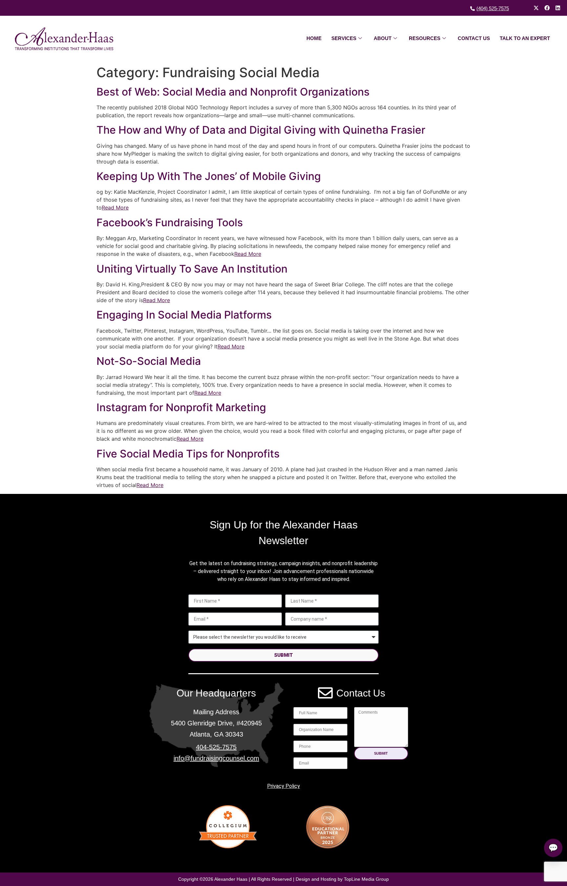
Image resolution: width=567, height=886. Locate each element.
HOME (314, 38)
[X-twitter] (536, 8)
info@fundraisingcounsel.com (216, 758)
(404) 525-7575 (492, 8)
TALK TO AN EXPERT (525, 38)
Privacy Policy (283, 786)
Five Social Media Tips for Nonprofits (188, 453)
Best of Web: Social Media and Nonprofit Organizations (232, 91)
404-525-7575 (216, 747)
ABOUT (382, 38)
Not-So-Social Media (148, 361)
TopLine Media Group (366, 879)
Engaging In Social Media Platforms (184, 314)
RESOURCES (424, 38)
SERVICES (343, 38)
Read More (115, 207)
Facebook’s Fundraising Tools (169, 222)
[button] (381, 753)
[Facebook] (547, 8)
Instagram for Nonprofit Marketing (181, 407)
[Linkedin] (558, 8)
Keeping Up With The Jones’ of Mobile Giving (208, 176)
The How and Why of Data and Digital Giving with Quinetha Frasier (260, 129)
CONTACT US (474, 38)
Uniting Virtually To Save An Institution (191, 268)
